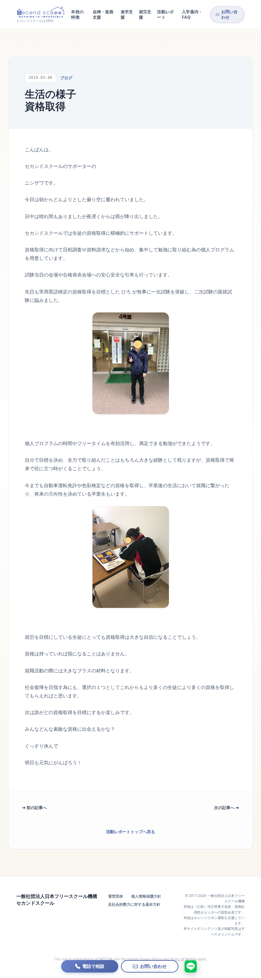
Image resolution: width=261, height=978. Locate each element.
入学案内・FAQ (192, 14)
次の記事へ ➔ (226, 807)
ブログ (66, 78)
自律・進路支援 (103, 14)
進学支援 (127, 14)
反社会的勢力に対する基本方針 (134, 904)
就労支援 (145, 14)
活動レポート (165, 14)
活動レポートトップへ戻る (130, 832)
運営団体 (115, 896)
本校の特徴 (77, 14)
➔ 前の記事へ (34, 807)
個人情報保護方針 (146, 896)
